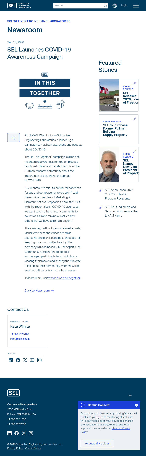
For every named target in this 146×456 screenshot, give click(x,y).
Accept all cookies (97, 443)
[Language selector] (115, 6)
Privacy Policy (15, 448)
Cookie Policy (33, 448)
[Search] (105, 6)
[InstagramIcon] (39, 360)
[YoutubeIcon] (32, 360)
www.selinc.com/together (64, 278)
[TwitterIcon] (25, 360)
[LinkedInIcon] (10, 360)
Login (124, 5)
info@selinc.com (20, 339)
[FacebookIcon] (18, 360)
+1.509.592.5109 (19, 334)
